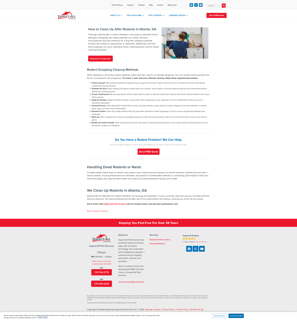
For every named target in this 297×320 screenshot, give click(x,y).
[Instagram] (196, 5)
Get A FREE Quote (216, 15)
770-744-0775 (101, 272)
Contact (160, 5)
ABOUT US (115, 15)
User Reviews (201, 242)
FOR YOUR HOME (134, 15)
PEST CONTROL (155, 15)
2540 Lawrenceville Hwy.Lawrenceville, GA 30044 (101, 262)
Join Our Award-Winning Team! (131, 282)
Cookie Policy (182, 309)
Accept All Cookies (236, 316)
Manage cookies (153, 309)
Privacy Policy (168, 309)
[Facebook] (191, 5)
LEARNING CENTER (177, 15)
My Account (172, 5)
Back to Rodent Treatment (97, 211)
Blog (151, 5)
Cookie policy (42, 318)
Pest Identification (157, 243)
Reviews (142, 5)
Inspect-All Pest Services (114, 203)
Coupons (130, 5)
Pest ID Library (117, 5)
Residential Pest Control (160, 239)
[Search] (224, 5)
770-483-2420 (101, 283)
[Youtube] (201, 5)
